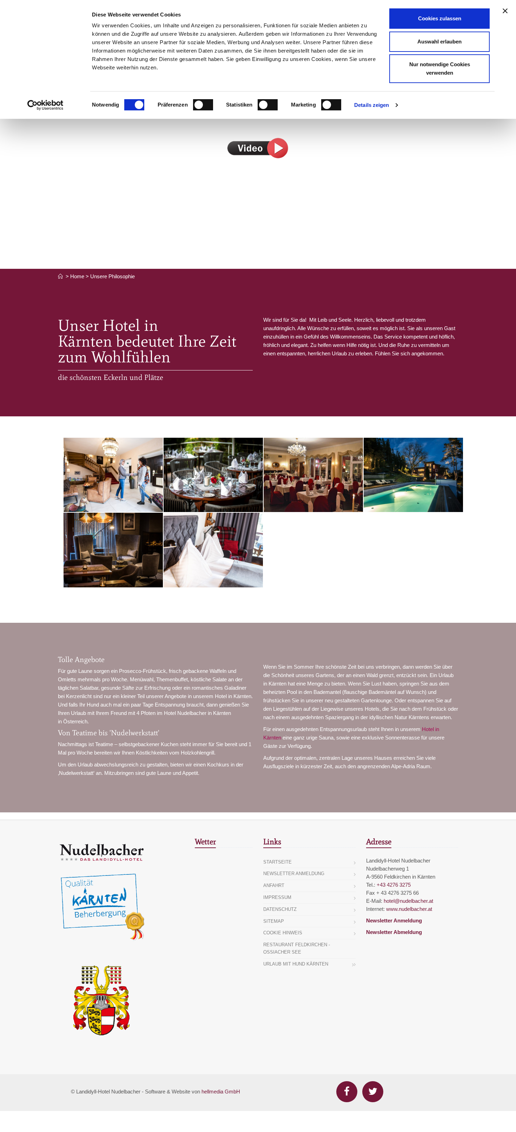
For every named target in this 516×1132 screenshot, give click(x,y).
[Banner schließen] (505, 10)
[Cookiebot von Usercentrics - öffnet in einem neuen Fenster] (45, 105)
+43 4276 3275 (394, 885)
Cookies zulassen (439, 18)
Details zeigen (371, 105)
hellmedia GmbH (220, 1092)
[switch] (203, 104)
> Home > (77, 276)
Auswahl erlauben (439, 42)
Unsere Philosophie (112, 276)
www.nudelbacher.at (409, 909)
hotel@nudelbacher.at (408, 901)
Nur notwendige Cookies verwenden (439, 68)
